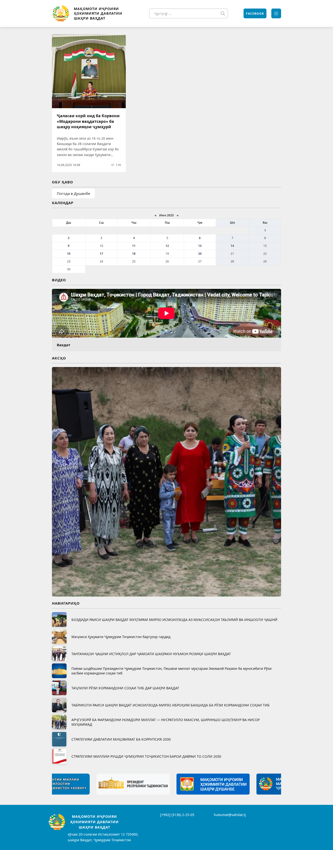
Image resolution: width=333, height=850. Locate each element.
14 (232, 246)
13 (200, 246)
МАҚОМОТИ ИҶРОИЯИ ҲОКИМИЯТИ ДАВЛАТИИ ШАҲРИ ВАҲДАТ (98, 13)
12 (167, 246)
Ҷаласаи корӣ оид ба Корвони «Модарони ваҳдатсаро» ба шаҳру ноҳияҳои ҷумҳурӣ (88, 121)
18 (134, 254)
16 (68, 254)
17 (101, 254)
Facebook (255, 13)
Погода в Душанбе (73, 193)
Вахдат (63, 344)
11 (134, 246)
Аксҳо (59, 358)
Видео (59, 279)
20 (200, 254)
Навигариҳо (66, 603)
